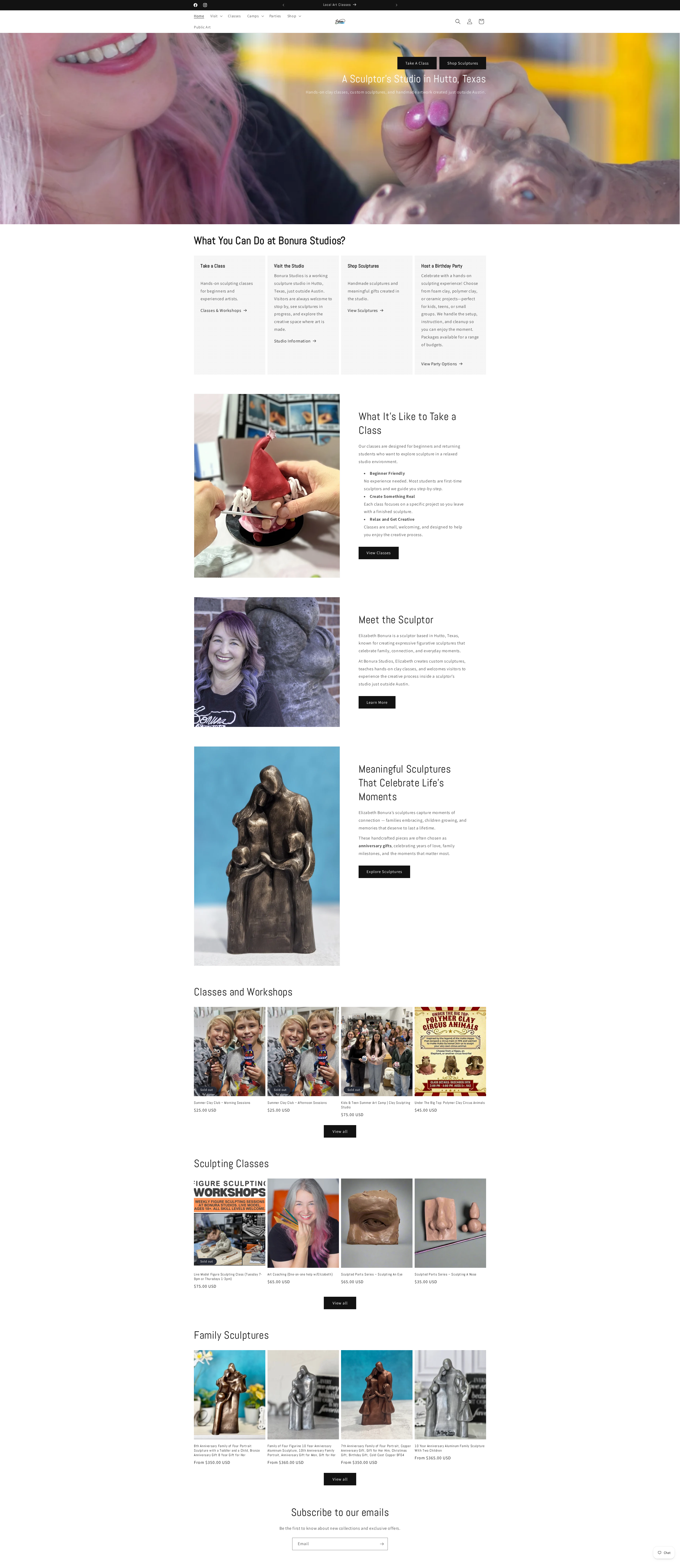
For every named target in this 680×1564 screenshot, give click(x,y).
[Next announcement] (396, 5)
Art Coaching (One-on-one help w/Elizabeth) (300, 1274)
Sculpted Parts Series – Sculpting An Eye (372, 1274)
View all (340, 1131)
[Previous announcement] (283, 5)
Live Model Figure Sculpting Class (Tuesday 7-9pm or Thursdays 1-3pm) (228, 1276)
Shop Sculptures (462, 63)
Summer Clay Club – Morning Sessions (222, 1103)
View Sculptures (363, 310)
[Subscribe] (382, 1544)
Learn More (377, 702)
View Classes (379, 552)
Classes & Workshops (221, 310)
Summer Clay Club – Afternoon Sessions (297, 1103)
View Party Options (439, 364)
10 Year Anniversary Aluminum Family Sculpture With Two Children (450, 1448)
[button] (216, 16)
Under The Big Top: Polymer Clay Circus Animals (450, 1103)
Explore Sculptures (384, 871)
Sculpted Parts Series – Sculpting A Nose (446, 1274)
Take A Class (417, 63)
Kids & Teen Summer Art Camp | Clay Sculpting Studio (375, 1105)
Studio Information (292, 341)
